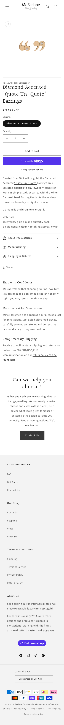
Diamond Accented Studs (21, 123)
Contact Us (32, 435)
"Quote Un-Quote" (25, 183)
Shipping (12, 559)
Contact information (33, 714)
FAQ (9, 474)
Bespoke (12, 520)
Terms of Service (16, 567)
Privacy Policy (15, 575)
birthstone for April (32, 210)
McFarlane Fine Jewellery (24, 704)
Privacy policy (54, 708)
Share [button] (9, 267)
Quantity (7, 131)
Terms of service (37, 708)
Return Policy (15, 583)
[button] (7, 6)
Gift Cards (12, 482)
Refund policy (20, 708)
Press (10, 528)
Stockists (12, 536)
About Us (12, 512)
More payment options (32, 169)
